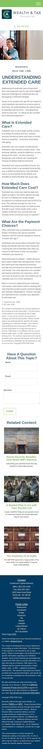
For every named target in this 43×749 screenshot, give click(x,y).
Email (7, 376)
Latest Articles (21, 626)
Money (21, 621)
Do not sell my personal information (25, 693)
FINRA (12, 704)
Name (8, 362)
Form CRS (11, 634)
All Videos (21, 629)
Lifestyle (21, 623)
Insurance (21, 615)
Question (8, 390)
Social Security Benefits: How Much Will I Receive (21, 458)
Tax (21, 618)
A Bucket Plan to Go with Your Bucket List (21, 506)
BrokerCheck (16, 641)
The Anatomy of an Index (21, 555)
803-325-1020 (23, 26)
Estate (21, 613)
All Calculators (21, 632)
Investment (21, 610)
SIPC (20, 704)
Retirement (21, 607)
